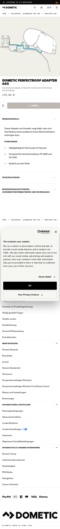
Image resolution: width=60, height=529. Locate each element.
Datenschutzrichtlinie (11, 417)
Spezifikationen (11, 177)
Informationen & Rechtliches (16, 405)
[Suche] (34, 7)
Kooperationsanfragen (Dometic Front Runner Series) (25, 386)
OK (30, 285)
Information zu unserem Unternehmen (21, 448)
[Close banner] (56, 232)
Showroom (7, 374)
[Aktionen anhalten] (4, 2)
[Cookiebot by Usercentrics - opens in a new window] (38, 232)
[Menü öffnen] (56, 7)
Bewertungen (8, 398)
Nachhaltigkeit (8, 466)
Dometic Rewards (10, 349)
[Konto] (41, 7)
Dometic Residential (20, 368)
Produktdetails (10, 119)
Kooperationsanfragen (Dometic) (17, 380)
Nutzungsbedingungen (12, 411)
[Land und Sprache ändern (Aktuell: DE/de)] (57, 2)
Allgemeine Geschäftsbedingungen (18, 441)
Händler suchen (9, 319)
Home (4, 13)
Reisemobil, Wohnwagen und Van (25, 13)
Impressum (7, 435)
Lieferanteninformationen (13, 460)
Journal (5, 362)
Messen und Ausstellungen (14, 392)
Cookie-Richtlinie (10, 423)
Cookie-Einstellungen (12, 429)
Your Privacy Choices (28, 294)
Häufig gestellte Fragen (12, 313)
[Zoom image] (30, 47)
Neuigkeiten (16, 478)
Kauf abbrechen (9, 337)
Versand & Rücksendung (13, 331)
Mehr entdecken (10, 343)
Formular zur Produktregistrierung (17, 306)
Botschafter (7, 355)
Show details (45, 277)
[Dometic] (9, 7)
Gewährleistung (9, 325)
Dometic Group (18, 453)
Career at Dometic (19, 484)
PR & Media (16, 472)
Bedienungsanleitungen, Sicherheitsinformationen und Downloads (26, 190)
